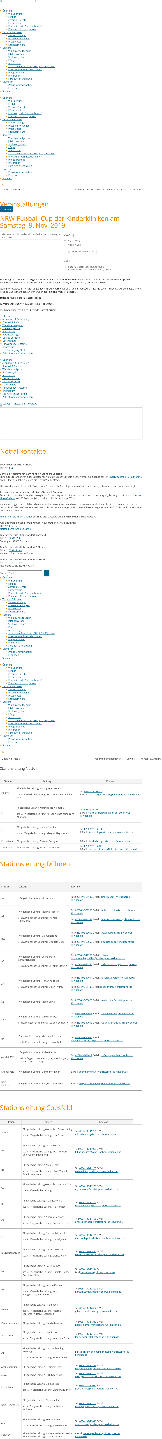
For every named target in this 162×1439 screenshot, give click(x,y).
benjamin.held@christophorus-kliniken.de (98, 1368)
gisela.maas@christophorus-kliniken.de (96, 1388)
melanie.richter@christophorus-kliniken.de (103, 912)
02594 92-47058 (83, 1022)
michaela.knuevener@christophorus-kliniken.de (97, 1040)
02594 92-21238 (83, 910)
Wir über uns (15, 13)
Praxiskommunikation (20, 85)
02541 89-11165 (87, 1168)
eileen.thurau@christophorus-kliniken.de (102, 988)
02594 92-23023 (83, 1000)
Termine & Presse (12, 32)
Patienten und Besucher (88, 189)
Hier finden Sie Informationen (16, 516)
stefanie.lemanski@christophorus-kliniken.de (104, 1024)
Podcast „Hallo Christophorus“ (25, 26)
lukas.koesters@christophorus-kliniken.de (98, 1152)
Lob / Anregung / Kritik (14, 350)
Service (111, 189)
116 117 (13, 525)
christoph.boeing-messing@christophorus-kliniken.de (102, 1353)
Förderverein (15, 23)
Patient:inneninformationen (17, 353)
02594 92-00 (15, 550)
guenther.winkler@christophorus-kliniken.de (103, 1071)
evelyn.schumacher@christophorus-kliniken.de (104, 1083)
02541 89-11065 (87, 1148)
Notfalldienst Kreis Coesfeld (15, 528)
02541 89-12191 (87, 1235)
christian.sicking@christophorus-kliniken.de (104, 966)
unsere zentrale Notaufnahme (125, 476)
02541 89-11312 (87, 1321)
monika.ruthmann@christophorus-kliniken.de (113, 849)
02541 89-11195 (87, 1218)
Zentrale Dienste (17, 20)
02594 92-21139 (83, 896)
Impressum (8, 347)
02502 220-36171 (93, 809)
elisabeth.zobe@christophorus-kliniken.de (103, 943)
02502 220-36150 (93, 829)
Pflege (11, 60)
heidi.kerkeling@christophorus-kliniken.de (98, 1205)
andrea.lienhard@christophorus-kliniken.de (99, 1221)
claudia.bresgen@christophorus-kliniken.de (111, 841)
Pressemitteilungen (19, 38)
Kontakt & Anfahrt (131, 189)
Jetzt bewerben (16, 54)
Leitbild (12, 16)
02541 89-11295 (87, 1186)
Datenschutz (9, 340)
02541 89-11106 (87, 1403)
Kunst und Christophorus (22, 29)
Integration (14, 75)
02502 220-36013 (93, 846)
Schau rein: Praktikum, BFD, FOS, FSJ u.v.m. (31, 66)
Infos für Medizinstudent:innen (25, 69)
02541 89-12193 (87, 1365)
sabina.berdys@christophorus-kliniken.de (102, 1015)
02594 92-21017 (83, 1055)
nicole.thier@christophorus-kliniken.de (96, 1171)
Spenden (7, 91)
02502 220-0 (15, 562)
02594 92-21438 (83, 986)
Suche (3, 573)
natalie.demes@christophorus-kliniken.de (98, 1324)
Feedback (13, 88)
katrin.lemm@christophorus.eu (97, 1272)
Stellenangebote (17, 57)
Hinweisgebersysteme (14, 343)
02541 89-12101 (87, 1333)
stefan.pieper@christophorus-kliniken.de (102, 1057)
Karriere (6, 47)
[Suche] (46, 573)
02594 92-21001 (83, 1013)
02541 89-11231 (87, 1131)
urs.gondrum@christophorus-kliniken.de (102, 934)
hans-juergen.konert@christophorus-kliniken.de (114, 794)
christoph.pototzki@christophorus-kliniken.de (100, 1238)
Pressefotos (14, 41)
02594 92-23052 (83, 932)
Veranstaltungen (17, 35)
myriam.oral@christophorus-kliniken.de (97, 1189)
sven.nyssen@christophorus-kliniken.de (97, 1424)
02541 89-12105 (87, 1373)
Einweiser (7, 81)
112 (11, 467)
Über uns (7, 10)
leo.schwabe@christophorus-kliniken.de (97, 1337)
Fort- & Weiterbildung (20, 78)
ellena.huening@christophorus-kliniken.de (98, 1134)
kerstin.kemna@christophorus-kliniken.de (98, 1291)
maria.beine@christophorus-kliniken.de (101, 1002)
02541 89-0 (15, 538)
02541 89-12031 (87, 1385)
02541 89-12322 (87, 1288)
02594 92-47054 (83, 977)
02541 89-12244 (87, 1269)
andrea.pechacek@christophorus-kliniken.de (97, 1435)
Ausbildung (14, 63)
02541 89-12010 (87, 1421)
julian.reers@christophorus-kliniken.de (96, 1311)
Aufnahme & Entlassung (15, 319)
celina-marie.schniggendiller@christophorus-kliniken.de (98, 957)
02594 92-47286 (83, 955)
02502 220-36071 (93, 791)
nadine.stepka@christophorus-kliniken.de (110, 832)
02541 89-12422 (87, 1251)
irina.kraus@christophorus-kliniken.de (100, 898)
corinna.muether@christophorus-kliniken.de (99, 1254)
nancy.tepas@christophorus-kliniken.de (96, 1406)
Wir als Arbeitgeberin (19, 50)
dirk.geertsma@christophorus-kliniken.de (98, 1376)
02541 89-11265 (87, 1202)
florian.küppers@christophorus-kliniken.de (103, 979)
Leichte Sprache (11, 337)
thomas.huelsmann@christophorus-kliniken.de (105, 921)
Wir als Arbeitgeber (12, 325)
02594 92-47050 (83, 1037)
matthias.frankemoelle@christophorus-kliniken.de (105, 814)
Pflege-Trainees (16, 72)
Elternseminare (16, 44)
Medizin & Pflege (10, 189)
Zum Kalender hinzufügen (82, 251)
